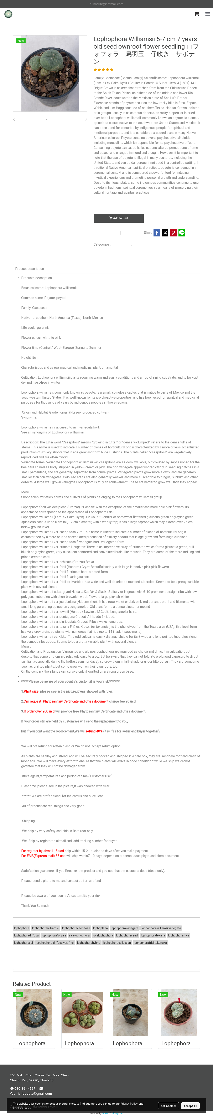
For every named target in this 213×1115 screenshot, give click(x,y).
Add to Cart (120, 218)
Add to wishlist (106, 232)
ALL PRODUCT (121, 244)
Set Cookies (168, 1106)
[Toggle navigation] (207, 14)
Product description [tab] (29, 269)
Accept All (190, 1106)
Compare (133, 232)
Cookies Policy (22, 1108)
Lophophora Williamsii (148, 244)
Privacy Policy (128, 1103)
